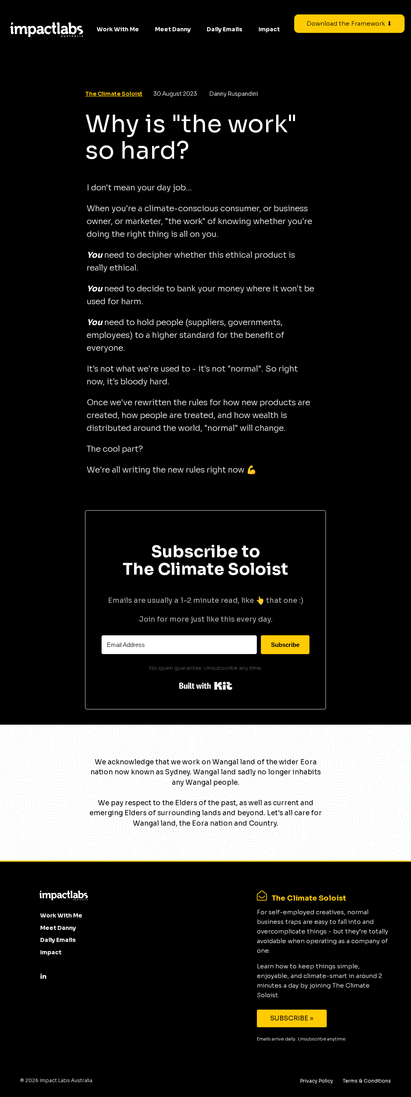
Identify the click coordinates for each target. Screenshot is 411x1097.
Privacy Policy (316, 1081)
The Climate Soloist (113, 93)
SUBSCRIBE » (291, 1018)
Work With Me (118, 29)
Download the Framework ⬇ (349, 23)
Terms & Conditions (367, 1081)
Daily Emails (224, 29)
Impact (269, 29)
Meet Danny (173, 29)
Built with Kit (205, 686)
